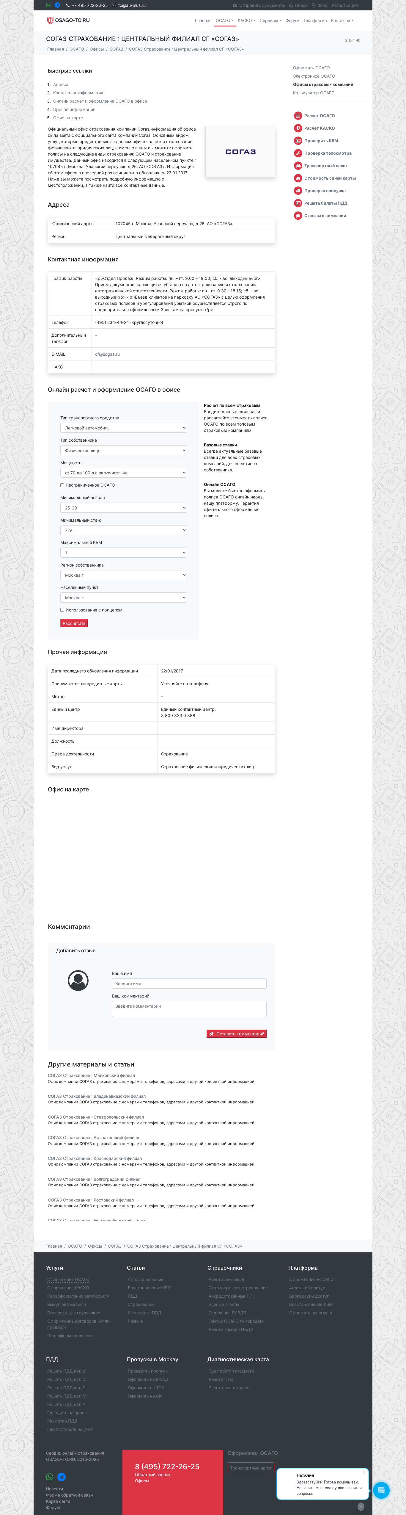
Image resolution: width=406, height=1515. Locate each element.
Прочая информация (74, 109)
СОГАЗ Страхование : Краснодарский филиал (95, 1158)
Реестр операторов (228, 1387)
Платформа (315, 20)
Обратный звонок (153, 1474)
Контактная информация (78, 92)
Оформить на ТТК (146, 1387)
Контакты (340, 20)
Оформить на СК (145, 1395)
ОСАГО (223, 20)
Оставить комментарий (239, 1033)
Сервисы (269, 20)
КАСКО (245, 20)
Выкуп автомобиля (66, 1304)
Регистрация (345, 5)
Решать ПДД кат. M (66, 1395)
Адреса (60, 84)
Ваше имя (122, 973)
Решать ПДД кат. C (66, 1379)
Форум (293, 20)
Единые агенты (224, 1304)
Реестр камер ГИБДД (231, 1329)
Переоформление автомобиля (78, 1295)
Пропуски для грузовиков (73, 1312)
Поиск (301, 5)
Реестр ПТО (221, 1379)
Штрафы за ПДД (144, 1312)
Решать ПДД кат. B (66, 1370)
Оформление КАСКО (68, 1287)
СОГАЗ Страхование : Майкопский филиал (91, 1075)
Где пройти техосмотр (231, 1370)
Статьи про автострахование (238, 1287)
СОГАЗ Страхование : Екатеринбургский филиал (97, 1220)
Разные (135, 1320)
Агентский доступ (307, 1287)
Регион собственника (82, 564)
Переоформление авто (70, 1335)
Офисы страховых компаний (323, 84)
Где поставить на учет (70, 1429)
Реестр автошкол (226, 1279)
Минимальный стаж (80, 520)
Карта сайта (58, 1501)
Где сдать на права (67, 1412)
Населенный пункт (79, 587)
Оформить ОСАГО (311, 67)
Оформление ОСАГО (68, 1279)
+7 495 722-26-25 (90, 5)
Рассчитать (74, 623)
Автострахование (145, 1279)
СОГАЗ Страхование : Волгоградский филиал (94, 1179)
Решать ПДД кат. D (66, 1387)
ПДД (132, 1295)
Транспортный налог (251, 1467)
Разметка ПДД (62, 1420)
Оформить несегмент (311, 1312)
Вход (322, 5)
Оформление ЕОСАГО (311, 1279)
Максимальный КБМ (81, 542)
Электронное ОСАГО (314, 76)
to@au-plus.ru (132, 5)
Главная (203, 20)
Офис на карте (68, 117)
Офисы (142, 1480)
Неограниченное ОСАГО (90, 484)
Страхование (141, 1304)
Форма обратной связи (69, 1494)
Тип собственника (78, 440)
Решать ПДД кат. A (66, 1404)
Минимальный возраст (83, 497)
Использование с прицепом (94, 609)
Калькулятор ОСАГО (314, 92)
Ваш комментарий (130, 995)
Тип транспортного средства (89, 417)
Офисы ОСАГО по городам (236, 1320)
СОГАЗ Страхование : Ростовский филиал (91, 1199)
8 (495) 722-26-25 (167, 1466)
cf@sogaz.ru (107, 354)
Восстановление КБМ (149, 1287)
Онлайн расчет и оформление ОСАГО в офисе (100, 100)
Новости (54, 1488)
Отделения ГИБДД (228, 1312)
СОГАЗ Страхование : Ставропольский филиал (96, 1116)
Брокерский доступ (309, 1295)
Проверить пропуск (148, 1370)
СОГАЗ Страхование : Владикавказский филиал (97, 1096)
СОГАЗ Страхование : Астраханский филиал (93, 1137)
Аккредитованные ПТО (232, 1295)
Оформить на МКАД (148, 1379)
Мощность (70, 462)
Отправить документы (262, 5)
